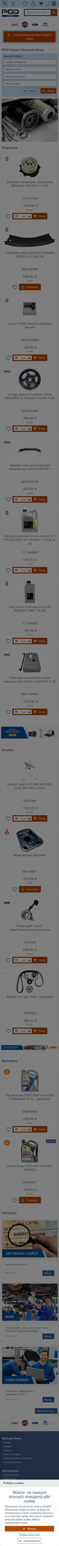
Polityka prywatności (29, 1534)
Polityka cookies (13, 1483)
